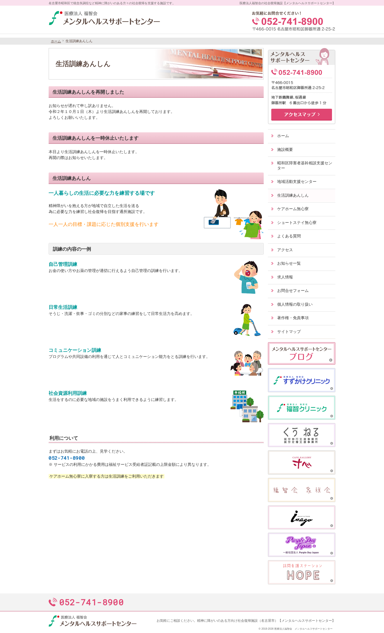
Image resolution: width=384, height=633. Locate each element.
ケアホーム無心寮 (293, 209)
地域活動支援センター (297, 181)
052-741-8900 (67, 458)
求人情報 (285, 277)
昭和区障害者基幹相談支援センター (304, 165)
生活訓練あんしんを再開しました (88, 92)
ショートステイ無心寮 (297, 222)
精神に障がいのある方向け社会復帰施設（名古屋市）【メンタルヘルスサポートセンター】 (266, 621)
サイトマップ (289, 331)
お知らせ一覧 (289, 263)
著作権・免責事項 (293, 318)
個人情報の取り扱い (295, 304)
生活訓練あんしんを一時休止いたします (96, 138)
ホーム (283, 135)
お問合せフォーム (293, 290)
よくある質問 (289, 236)
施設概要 (285, 149)
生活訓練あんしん (72, 178)
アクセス (285, 250)
